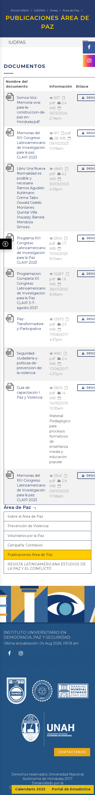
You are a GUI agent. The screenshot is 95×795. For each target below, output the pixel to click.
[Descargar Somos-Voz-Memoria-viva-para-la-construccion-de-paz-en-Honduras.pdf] (10, 96)
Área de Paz (71, 10)
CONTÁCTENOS (72, 752)
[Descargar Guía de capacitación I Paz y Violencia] (10, 386)
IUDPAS (39, 10)
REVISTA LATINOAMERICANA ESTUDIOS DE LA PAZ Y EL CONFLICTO (47, 566)
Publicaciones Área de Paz (30, 554)
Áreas (54, 10)
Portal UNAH (20, 10)
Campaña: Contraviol (25, 545)
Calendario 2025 (30, 789)
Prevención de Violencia (28, 526)
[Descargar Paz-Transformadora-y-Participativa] (10, 318)
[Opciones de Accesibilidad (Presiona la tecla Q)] (6, 244)
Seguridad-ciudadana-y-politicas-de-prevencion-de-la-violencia (30, 363)
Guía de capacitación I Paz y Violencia (29, 392)
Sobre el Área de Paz (25, 516)
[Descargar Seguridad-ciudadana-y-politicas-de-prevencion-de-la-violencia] (10, 352)
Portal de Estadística (71, 789)
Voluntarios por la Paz (26, 535)
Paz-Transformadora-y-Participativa (30, 324)
